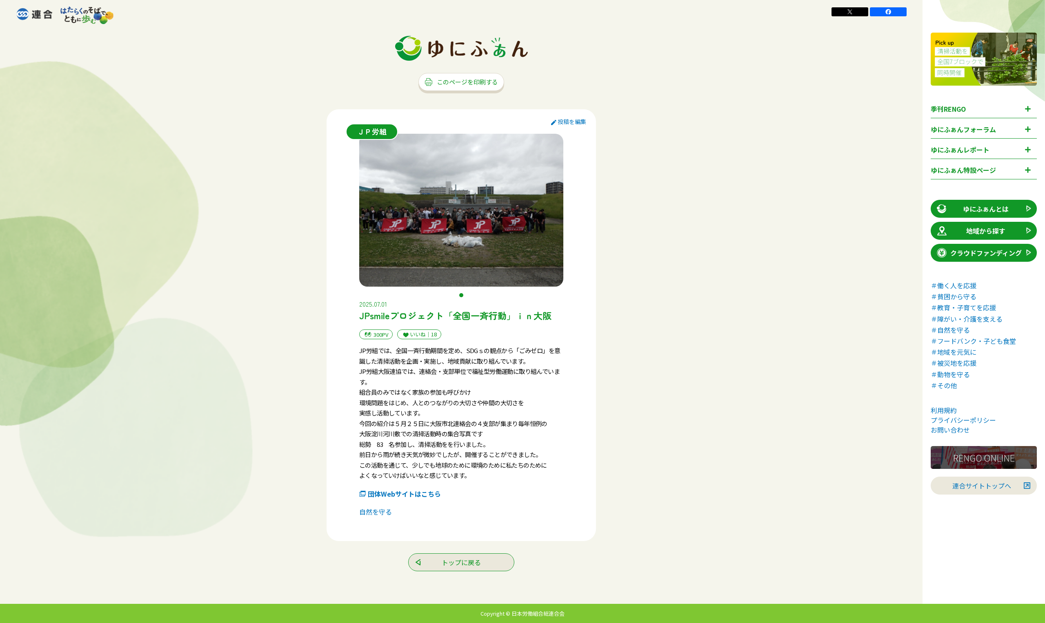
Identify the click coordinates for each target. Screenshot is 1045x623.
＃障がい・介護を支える (967, 319)
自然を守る (375, 512)
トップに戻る (461, 562)
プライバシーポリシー (963, 420)
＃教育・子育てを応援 (963, 307)
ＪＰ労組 (372, 131)
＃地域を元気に (953, 352)
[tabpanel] (461, 210)
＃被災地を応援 (953, 363)
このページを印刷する (467, 81)
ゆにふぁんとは (986, 209)
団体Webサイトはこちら (404, 494)
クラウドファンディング (986, 253)
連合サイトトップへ (981, 485)
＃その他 (944, 385)
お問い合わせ (950, 430)
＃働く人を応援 (953, 285)
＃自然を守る (950, 330)
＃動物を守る (950, 374)
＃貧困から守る (953, 296)
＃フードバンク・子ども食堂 (973, 341)
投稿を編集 (572, 121)
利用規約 (944, 410)
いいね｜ (423, 334)
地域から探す (985, 231)
